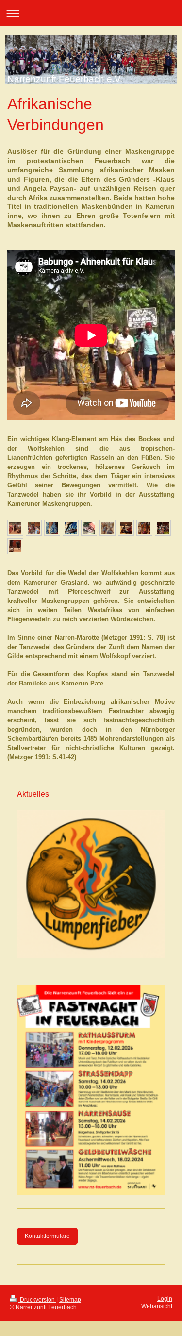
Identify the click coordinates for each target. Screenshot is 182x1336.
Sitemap (70, 1299)
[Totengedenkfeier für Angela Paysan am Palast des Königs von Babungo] (15, 528)
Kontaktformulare (47, 1236)
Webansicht (156, 1306)
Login (164, 1298)
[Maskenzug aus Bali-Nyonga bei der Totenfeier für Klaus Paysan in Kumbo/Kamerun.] (163, 528)
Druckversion (37, 1299)
